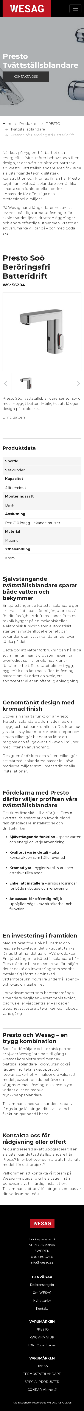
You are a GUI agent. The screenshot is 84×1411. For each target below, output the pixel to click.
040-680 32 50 (42, 1257)
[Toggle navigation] (75, 8)
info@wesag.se (42, 1262)
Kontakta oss (26, 77)
